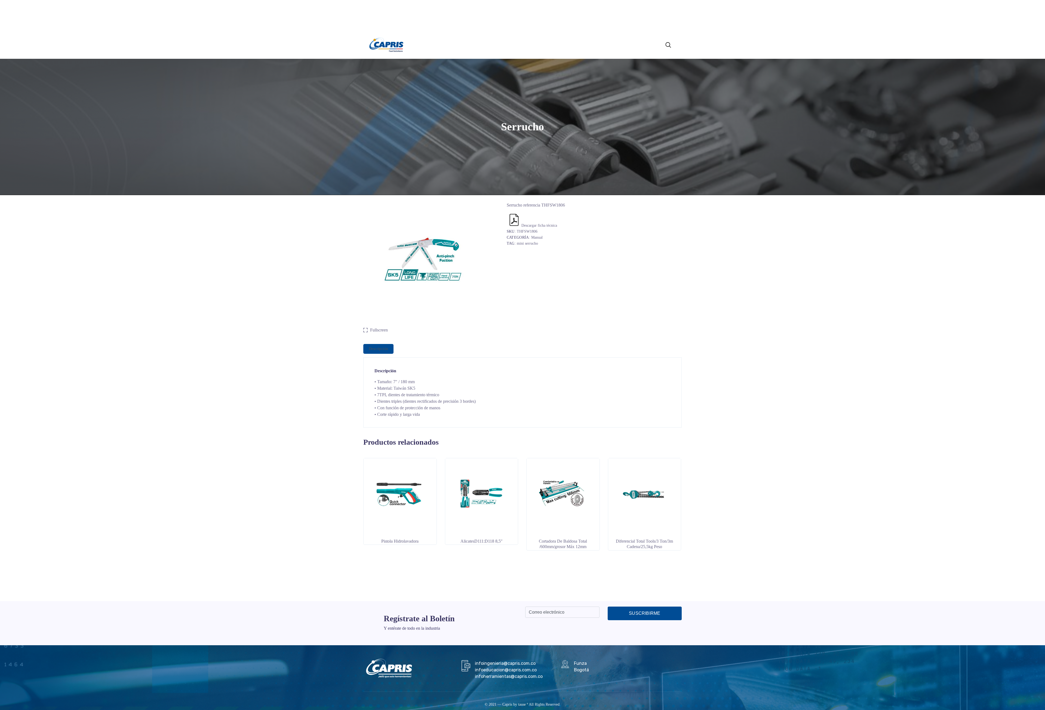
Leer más (399, 531)
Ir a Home (518, 44)
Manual (537, 237)
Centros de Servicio (489, 44)
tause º (523, 704)
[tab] (378, 349)
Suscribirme (644, 613)
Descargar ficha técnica (539, 225)
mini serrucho (527, 243)
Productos (435, 44)
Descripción (378, 349)
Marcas (458, 44)
